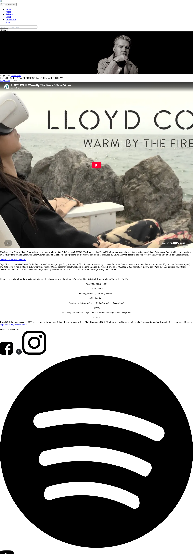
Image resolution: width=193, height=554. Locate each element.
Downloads (11, 19)
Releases (9, 14)
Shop (8, 22)
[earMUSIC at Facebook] (6, 354)
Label (8, 17)
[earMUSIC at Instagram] (34, 354)
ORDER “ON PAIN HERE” (13, 259)
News (8, 9)
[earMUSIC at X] (17, 354)
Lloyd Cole (5, 80)
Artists (8, 12)
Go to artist (16, 75)
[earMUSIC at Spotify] (96, 547)
